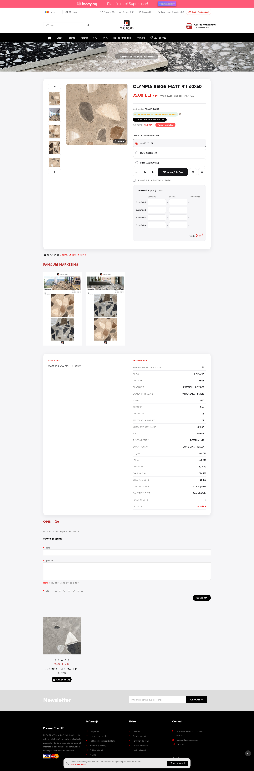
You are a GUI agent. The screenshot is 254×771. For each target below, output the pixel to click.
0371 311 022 (159, 37)
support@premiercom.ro (187, 739)
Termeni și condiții (98, 745)
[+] (152, 172)
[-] (136, 172)
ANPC (93, 754)
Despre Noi (95, 731)
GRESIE (106, 56)
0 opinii (63, 254)
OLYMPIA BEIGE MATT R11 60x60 (136, 56)
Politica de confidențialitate (102, 740)
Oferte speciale (140, 736)
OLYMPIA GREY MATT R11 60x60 (61, 670)
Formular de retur (141, 740)
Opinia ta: (49, 560)
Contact (136, 731)
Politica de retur (97, 750)
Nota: (47, 591)
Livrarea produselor (99, 736)
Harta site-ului (139, 750)
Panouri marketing (165, 125)
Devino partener (140, 745)
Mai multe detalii (78, 764)
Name (47, 547)
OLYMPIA (147, 125)
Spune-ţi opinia (78, 254)
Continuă (201, 597)
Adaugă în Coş (175, 172)
